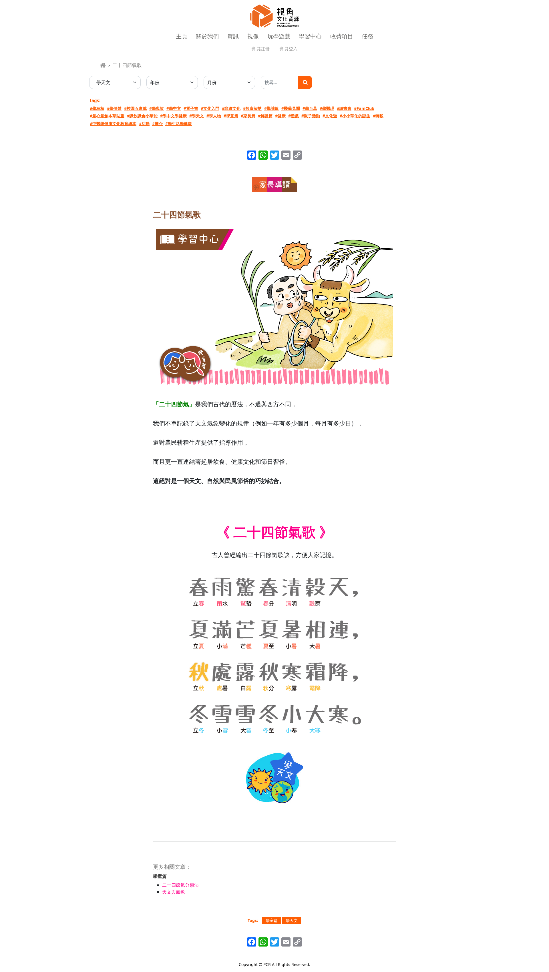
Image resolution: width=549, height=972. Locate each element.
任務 (367, 36)
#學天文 (196, 115)
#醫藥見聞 (290, 108)
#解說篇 (265, 115)
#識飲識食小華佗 (142, 115)
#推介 (157, 123)
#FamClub (364, 108)
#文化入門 (210, 108)
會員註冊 (260, 48)
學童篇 (272, 920)
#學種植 (97, 108)
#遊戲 (293, 115)
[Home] (103, 65)
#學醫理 (327, 108)
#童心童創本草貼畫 (107, 115)
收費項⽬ (341, 36)
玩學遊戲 (278, 36)
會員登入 (288, 48)
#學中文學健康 (173, 115)
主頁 (181, 36)
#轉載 (378, 115)
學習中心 (310, 36)
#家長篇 (248, 115)
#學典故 (156, 108)
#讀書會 (344, 108)
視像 (253, 36)
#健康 (280, 115)
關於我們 (207, 36)
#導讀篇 (271, 108)
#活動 (144, 123)
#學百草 (310, 108)
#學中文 (173, 108)
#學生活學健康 (178, 123)
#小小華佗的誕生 (355, 115)
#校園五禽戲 (135, 108)
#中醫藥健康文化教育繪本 (113, 123)
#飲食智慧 (252, 108)
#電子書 (191, 108)
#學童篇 (231, 115)
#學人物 (213, 115)
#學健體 (114, 108)
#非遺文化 (231, 108)
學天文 (292, 920)
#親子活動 (310, 115)
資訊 (233, 36)
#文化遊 (330, 115)
